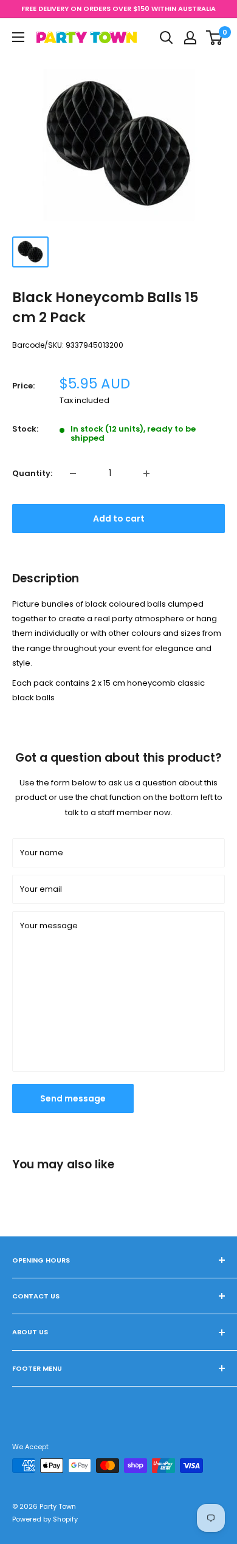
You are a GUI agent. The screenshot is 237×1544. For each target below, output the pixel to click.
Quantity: (32, 473)
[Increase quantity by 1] (146, 473)
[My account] (190, 37)
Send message (73, 1098)
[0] (214, 37)
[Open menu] (18, 37)
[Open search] (166, 37)
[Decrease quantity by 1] (73, 473)
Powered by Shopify (45, 1519)
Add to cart (119, 518)
